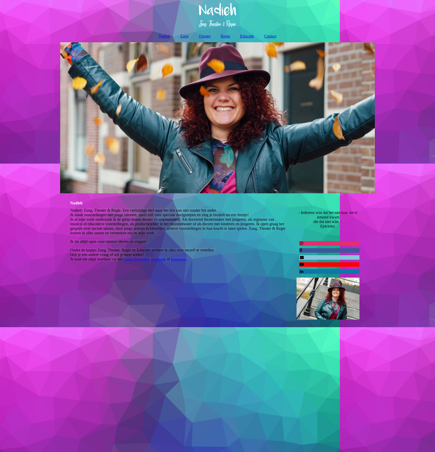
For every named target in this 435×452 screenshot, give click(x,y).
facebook (158, 259)
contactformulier (136, 259)
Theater (205, 36)
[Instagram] (301, 243)
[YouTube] (301, 264)
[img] (217, 15)
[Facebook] (300, 250)
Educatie (247, 36)
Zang (184, 36)
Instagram (179, 259)
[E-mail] (301, 257)
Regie (225, 36)
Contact (270, 36)
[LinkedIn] (301, 271)
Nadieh (164, 36)
